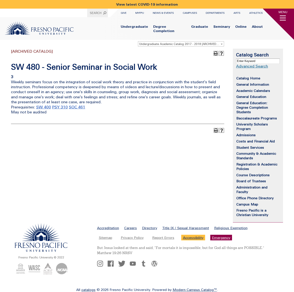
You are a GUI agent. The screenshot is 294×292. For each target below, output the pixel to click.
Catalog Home (248, 78)
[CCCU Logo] (20, 273)
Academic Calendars (253, 91)
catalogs (88, 290)
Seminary (221, 26)
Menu (283, 12)
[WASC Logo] (34, 273)
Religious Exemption (231, 228)
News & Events (163, 12)
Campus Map (247, 204)
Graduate (199, 26)
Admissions (246, 135)
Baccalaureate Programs (256, 118)
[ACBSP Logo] (48, 273)
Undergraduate (134, 26)
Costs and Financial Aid (255, 141)
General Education (251, 97)
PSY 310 (60, 107)
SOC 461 (77, 107)
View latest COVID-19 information (147, 4)
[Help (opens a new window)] (221, 53)
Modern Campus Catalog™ (195, 290)
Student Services (250, 147)
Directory (149, 228)
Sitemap (105, 237)
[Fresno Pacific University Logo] (39, 33)
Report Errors (163, 237)
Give (124, 12)
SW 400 (43, 107)
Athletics (256, 12)
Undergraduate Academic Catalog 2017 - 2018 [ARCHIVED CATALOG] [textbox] (181, 44)
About (257, 26)
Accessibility (193, 237)
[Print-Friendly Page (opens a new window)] (216, 53)
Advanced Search (252, 66)
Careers (130, 228)
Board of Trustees (251, 181)
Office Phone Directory (255, 198)
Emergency (221, 237)
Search (95, 13)
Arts (237, 12)
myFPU (139, 12)
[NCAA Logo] (62, 273)
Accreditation (108, 228)
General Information (252, 84)
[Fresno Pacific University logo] (41, 251)
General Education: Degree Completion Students (252, 107)
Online (241, 26)
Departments (215, 12)
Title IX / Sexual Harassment (185, 228)
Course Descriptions (253, 175)
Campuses (190, 12)
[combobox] (181, 43)
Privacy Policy (132, 237)
